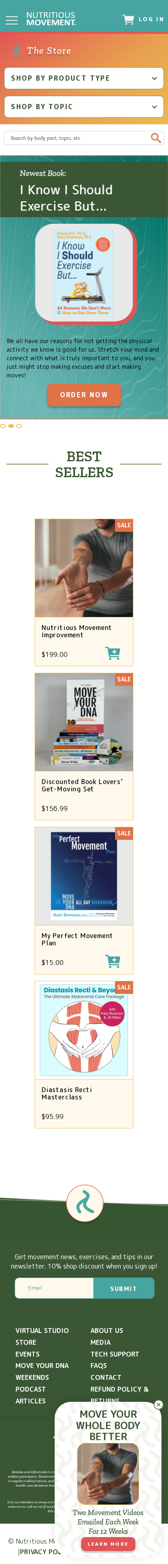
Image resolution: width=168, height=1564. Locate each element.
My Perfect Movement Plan (77, 939)
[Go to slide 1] (3, 426)
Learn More (108, 1543)
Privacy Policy (46, 1551)
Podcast (30, 1389)
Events (27, 1354)
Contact (106, 1377)
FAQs (99, 1365)
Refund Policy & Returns (119, 1395)
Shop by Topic (42, 106)
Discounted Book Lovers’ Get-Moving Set (82, 785)
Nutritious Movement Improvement (77, 631)
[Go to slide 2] (11, 426)
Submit (123, 1288)
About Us (107, 1330)
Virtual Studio (42, 1330)
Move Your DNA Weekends (42, 1371)
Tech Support (115, 1354)
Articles (30, 1401)
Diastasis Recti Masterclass (67, 1093)
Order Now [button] (84, 394)
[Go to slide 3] (19, 426)
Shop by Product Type (61, 78)
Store (25, 1342)
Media (101, 1342)
